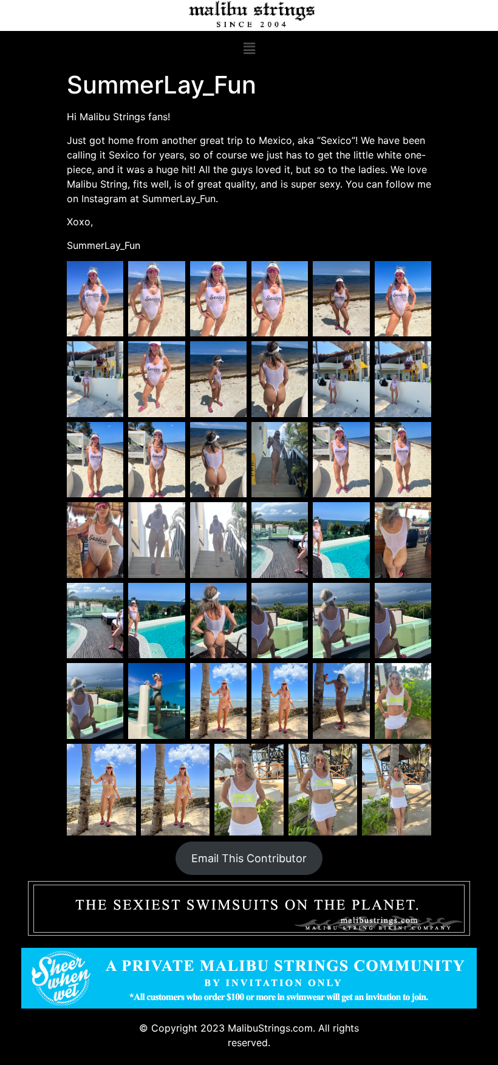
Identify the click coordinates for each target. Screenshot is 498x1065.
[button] (249, 48)
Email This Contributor (249, 858)
